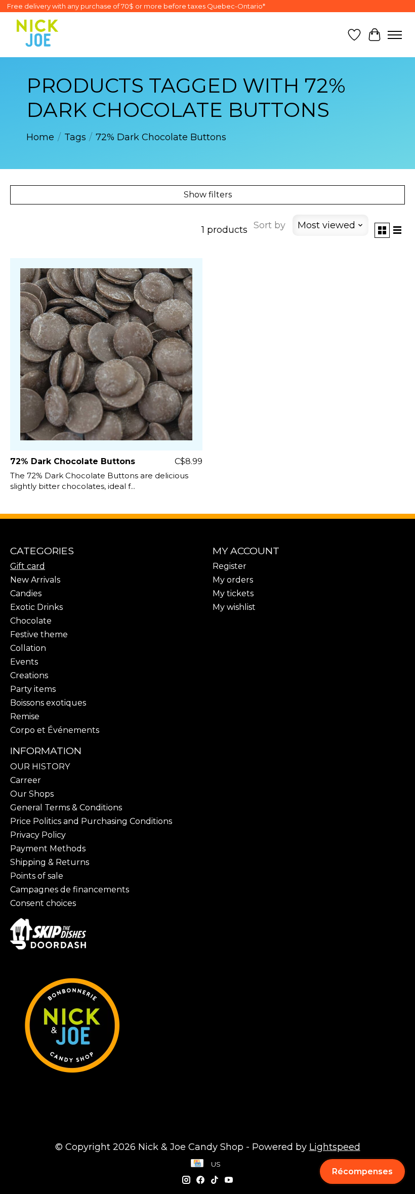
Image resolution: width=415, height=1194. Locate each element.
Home (40, 137)
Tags (75, 137)
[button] (362, 1171)
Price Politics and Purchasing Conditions (91, 821)
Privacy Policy (38, 835)
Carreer (25, 780)
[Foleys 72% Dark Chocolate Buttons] (106, 354)
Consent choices (43, 903)
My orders (233, 580)
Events (24, 662)
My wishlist (234, 607)
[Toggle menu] (395, 35)
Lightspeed (334, 1146)
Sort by (269, 225)
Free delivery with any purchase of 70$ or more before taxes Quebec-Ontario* (136, 6)
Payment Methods (48, 848)
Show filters (208, 194)
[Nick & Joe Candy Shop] (37, 33)
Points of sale (36, 876)
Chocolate (31, 621)
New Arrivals (35, 580)
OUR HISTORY (40, 766)
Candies (26, 593)
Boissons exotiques (48, 703)
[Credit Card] (197, 1164)
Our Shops (32, 794)
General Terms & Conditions (66, 807)
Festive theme (39, 634)
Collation (28, 648)
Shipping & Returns (49, 862)
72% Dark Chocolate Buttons (72, 461)
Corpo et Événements (54, 730)
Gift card (27, 566)
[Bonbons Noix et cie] (207, 1025)
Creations (29, 675)
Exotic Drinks (36, 607)
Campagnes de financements (69, 889)
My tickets (233, 593)
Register (229, 566)
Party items (33, 689)
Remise (24, 716)
